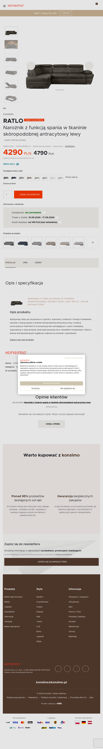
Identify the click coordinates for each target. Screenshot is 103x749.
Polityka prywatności (74, 358)
